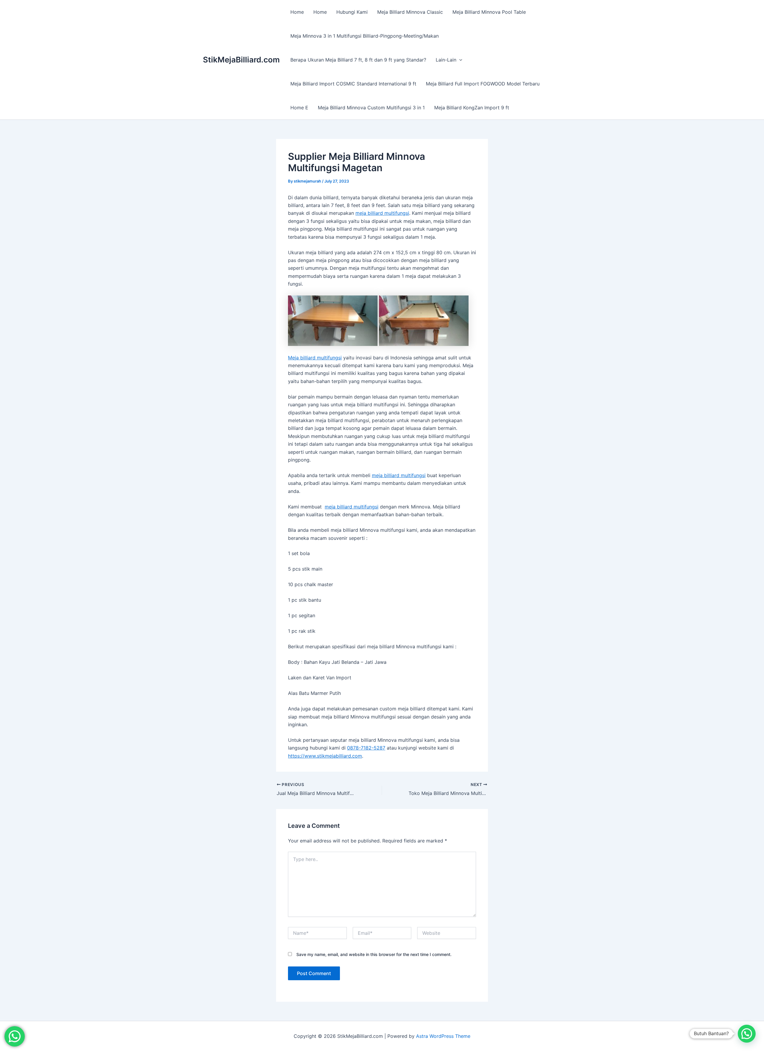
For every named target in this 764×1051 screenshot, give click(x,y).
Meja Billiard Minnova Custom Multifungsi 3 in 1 (371, 108)
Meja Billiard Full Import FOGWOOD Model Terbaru (483, 84)
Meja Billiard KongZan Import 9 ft (471, 108)
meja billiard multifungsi (382, 213)
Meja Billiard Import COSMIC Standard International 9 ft (353, 84)
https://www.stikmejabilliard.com (325, 756)
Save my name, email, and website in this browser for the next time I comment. (374, 954)
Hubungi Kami (352, 12)
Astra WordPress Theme (443, 1036)
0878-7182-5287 (366, 748)
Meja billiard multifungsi (315, 358)
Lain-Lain (446, 60)
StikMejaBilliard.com (241, 59)
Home (297, 12)
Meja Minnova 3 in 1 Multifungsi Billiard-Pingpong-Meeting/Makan (364, 36)
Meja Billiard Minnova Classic (410, 12)
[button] (459, 60)
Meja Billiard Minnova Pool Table (489, 12)
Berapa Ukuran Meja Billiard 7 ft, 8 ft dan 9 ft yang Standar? (358, 60)
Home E (299, 108)
